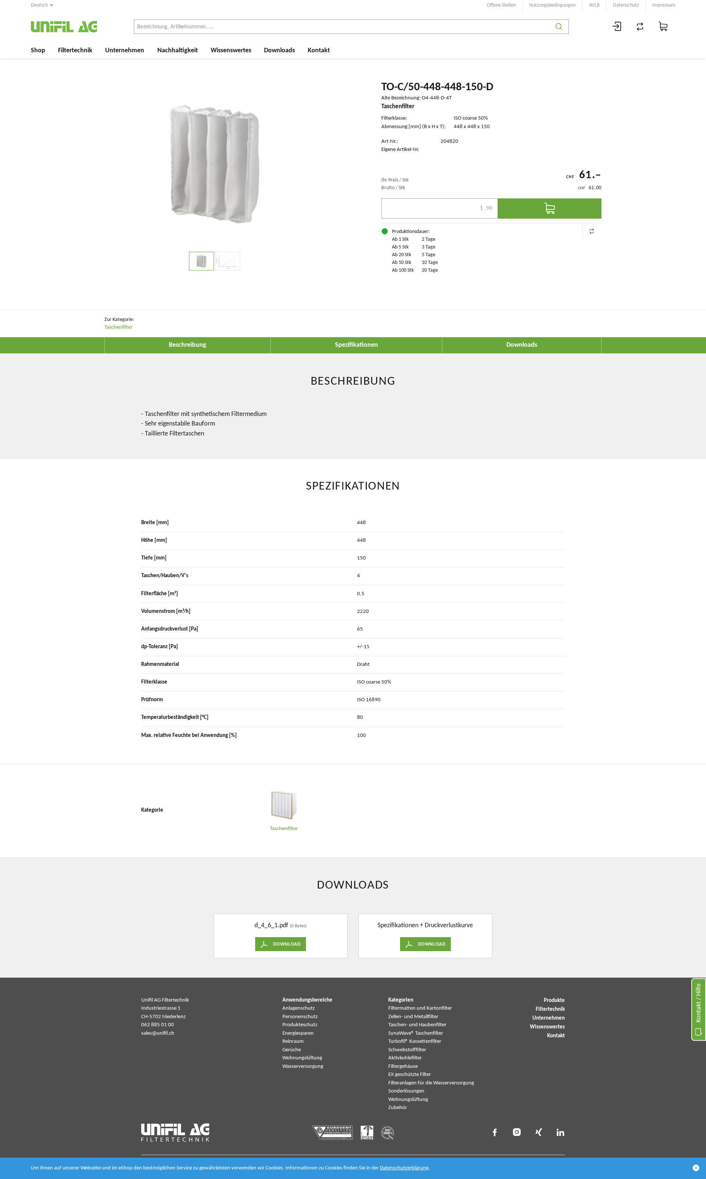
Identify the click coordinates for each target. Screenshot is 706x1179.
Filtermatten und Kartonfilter (420, 1008)
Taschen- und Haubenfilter (417, 1025)
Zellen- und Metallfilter (413, 1017)
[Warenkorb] (663, 27)
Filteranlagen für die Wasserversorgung (431, 1083)
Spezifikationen (356, 345)
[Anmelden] (617, 27)
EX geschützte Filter (409, 1074)
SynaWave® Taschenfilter (415, 1033)
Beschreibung (187, 345)
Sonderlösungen (406, 1091)
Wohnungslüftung (302, 1058)
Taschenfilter (118, 327)
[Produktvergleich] (640, 27)
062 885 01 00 (157, 1025)
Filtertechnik (75, 50)
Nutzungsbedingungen (552, 5)
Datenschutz (626, 5)
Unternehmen (124, 50)
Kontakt (319, 50)
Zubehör (397, 1108)
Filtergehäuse (403, 1066)
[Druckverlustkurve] (227, 261)
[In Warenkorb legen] (550, 208)
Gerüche (291, 1050)
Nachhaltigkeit (177, 50)
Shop (38, 50)
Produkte (554, 1000)
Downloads (279, 50)
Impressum (663, 5)
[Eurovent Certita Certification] (332, 1132)
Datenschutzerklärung (404, 1168)
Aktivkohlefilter (405, 1058)
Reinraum (293, 1041)
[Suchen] (559, 27)
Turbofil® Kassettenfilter (414, 1041)
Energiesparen (298, 1033)
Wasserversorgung (302, 1066)
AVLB (594, 5)
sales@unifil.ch (157, 1033)
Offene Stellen (501, 5)
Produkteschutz (299, 1025)
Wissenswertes (231, 50)
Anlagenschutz (298, 1008)
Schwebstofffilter (407, 1050)
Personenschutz (300, 1017)
